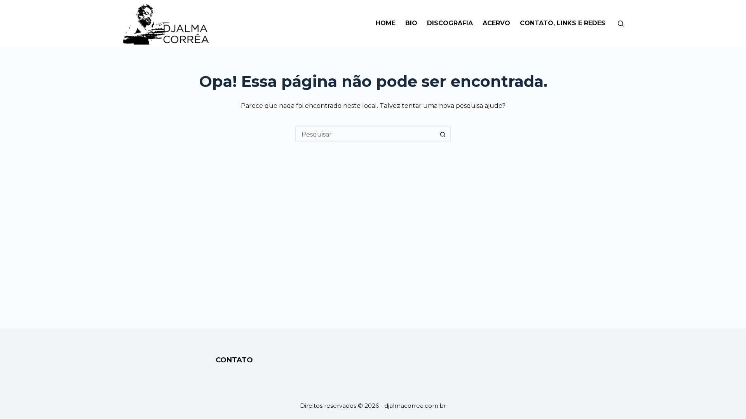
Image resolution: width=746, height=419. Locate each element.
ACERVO (496, 23)
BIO (411, 23)
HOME (386, 23)
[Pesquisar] (621, 23)
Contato (234, 360)
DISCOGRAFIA (450, 23)
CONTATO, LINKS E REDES (562, 23)
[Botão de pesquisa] (443, 134)
